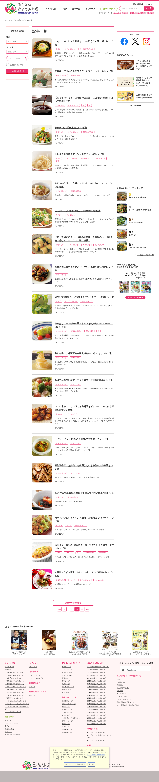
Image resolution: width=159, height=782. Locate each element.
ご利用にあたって (123, 682)
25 (82, 609)
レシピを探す (52, 9)
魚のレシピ (66, 684)
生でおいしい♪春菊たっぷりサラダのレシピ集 (77, 210)
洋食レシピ (66, 727)
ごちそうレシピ (67, 712)
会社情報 (120, 691)
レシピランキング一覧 (145, 255)
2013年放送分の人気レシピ (96, 689)
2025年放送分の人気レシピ (96, 724)
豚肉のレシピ (66, 692)
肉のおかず (86, 245)
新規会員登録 (138, 4)
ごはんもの (117, 13)
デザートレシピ (67, 721)
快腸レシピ (8, 732)
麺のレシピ (66, 707)
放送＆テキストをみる (135, 297)
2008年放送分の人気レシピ (96, 675)
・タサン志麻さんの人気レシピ (15, 687)
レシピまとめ (100, 158)
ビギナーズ (90, 9)
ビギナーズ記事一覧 (36, 678)
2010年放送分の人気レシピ (96, 681)
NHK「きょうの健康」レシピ (97, 740)
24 (77, 609)
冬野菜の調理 (75, 75)
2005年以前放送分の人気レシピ (98, 667)
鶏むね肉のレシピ (68, 687)
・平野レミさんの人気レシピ (14, 695)
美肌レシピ (8, 726)
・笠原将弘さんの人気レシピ (14, 684)
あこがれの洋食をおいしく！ (65, 580)
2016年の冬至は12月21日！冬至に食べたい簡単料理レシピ (84, 493)
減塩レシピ (8, 720)
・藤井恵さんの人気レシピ (14, 698)
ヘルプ (119, 679)
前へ (59, 609)
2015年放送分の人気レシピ (96, 695)
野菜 (57, 161)
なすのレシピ (66, 667)
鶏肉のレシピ (66, 689)
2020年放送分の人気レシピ (96, 709)
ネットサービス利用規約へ (75, 764)
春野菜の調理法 (88, 132)
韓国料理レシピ (67, 732)
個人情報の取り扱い (123, 688)
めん (78, 553)
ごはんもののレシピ (69, 704)
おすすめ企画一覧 (135, 105)
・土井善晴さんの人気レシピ (14, 675)
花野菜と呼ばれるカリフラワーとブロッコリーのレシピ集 (84, 71)
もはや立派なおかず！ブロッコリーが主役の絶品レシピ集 (84, 380)
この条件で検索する (17, 71)
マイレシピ (150, 4)
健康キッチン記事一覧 (12, 734)
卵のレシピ (66, 681)
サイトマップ (121, 694)
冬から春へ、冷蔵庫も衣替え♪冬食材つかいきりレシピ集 (83, 353)
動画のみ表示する (16, 65)
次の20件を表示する (73, 603)
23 (72, 609)
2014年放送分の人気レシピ (96, 692)
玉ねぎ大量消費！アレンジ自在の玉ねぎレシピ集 (79, 154)
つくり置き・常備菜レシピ (71, 718)
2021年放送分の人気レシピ (96, 712)
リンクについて (122, 696)
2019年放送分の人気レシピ (96, 707)
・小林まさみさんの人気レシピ (15, 701)
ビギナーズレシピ (35, 675)
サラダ (58, 158)
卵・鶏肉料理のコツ (86, 49)
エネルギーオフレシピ (12, 723)
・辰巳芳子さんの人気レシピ (14, 692)
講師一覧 (8, 669)
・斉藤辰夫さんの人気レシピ (14, 681)
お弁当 (58, 49)
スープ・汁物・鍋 (71, 158)
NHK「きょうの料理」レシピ (97, 732)
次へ (87, 609)
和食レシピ (66, 724)
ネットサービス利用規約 (96, 755)
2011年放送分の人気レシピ (96, 684)
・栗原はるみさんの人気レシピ (15, 672)
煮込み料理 (89, 331)
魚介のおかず (99, 245)
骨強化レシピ (9, 729)
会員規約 (120, 685)
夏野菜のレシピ (67, 701)
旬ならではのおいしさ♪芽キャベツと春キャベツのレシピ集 (84, 297)
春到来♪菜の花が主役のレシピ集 (71, 127)
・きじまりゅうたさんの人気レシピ (17, 704)
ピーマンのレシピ (68, 672)
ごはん (58, 553)
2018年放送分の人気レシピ (96, 704)
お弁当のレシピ (67, 709)
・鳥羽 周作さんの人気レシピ (15, 689)
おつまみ (59, 414)
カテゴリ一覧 (9, 667)
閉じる (91, 764)
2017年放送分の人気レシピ (96, 701)
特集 (65, 9)
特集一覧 (32, 695)
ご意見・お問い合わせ (124, 699)
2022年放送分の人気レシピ (96, 715)
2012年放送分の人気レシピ (96, 687)
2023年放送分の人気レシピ (96, 718)
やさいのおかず (70, 49)
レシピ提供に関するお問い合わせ (128, 705)
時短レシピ (66, 715)
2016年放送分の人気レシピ (96, 698)
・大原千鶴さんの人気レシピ (14, 678)
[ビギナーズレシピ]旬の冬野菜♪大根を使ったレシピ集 (82, 439)
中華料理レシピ (67, 729)
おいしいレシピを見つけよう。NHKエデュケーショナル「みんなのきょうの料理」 (22, 8)
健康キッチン (109, 9)
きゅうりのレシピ (68, 675)
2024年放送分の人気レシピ (96, 721)
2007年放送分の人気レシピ (96, 672)
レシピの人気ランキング (13, 712)
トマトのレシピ (67, 669)
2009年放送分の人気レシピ (96, 678)
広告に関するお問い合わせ (126, 702)
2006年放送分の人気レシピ (96, 669)
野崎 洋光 (125, 13)
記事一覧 (76, 9)
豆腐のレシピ (66, 678)
